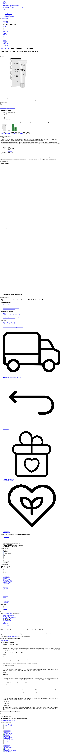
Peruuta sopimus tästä (4, 625)
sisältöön (4, 2)
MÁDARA (4, 48)
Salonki (4, 597)
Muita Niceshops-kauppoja (8, 623)
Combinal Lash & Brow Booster (9, 318)
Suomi (7, 748)
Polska (8, 742)
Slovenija (9, 734)
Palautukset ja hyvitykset (7, 580)
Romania (9, 751)
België (7, 746)
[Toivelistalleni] (0, 103)
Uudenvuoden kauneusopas (8, 304)
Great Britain (11, 739)
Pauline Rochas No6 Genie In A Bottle (10, 315)
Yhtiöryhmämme (6, 601)
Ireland (8, 749)
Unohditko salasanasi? (7, 589)
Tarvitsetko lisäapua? (7, 582)
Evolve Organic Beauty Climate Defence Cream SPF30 (13, 325)
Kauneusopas (5, 596)
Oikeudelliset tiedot (5, 161)
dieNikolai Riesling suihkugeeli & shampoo (11, 322)
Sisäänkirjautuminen (6, 587)
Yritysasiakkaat (6, 583)
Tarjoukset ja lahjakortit (7, 581)
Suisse (7, 732)
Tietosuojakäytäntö (4, 640)
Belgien (8, 745)
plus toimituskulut (15, 91)
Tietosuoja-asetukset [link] (6, 619)
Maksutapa (5, 578)
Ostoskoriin (5, 3)
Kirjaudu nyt (5, 22)
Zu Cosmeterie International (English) (7, 720)
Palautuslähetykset (8, 11)
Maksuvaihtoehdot (8, 14)
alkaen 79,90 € (12, 5)
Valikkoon (5, 1)
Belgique (9, 741)
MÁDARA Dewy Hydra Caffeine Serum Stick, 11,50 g (12, 133)
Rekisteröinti (5, 588)
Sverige (8, 738)
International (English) (16, 727)
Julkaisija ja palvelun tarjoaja (8, 615)
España (8, 735)
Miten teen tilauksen (6, 577)
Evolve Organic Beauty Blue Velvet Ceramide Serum (13, 323)
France (8, 728)
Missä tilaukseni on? (9, 10)
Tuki (4, 9)
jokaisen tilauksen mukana (13, 7)
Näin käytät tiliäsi (6, 576)
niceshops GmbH (9, 613)
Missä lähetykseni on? (7, 590)
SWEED (4, 313)
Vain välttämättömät (8, 638)
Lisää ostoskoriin (4, 102)
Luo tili (4, 26)
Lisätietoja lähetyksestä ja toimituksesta (7, 108)
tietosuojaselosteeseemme (13, 636)
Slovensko (10, 747)
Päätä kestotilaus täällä (7, 620)
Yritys (4, 622)
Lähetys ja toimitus (6, 579)
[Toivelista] (4, 28)
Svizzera (8, 731)
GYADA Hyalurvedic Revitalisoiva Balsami (11, 324)
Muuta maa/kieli (13, 611)
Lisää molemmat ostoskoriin (6, 136)
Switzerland (11, 733)
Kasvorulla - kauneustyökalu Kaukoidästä (11, 308)
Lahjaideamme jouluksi (7, 306)
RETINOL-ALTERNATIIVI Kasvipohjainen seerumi (13, 327)
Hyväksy (2, 638)
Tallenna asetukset (4, 711)
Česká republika (13, 750)
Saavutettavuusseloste (7, 618)
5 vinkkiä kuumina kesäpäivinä (9, 309)
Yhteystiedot (7, 15)
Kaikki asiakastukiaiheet (9, 16)
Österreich (10, 724)
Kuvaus (2, 137)
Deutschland (11, 725)
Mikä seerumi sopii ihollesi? (8, 305)
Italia (7, 726)
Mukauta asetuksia (16, 638)
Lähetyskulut (7, 13)
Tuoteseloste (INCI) (5, 154)
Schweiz (8, 730)
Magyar (8, 736)
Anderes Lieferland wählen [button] (5, 722)
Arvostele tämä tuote (4, 297)
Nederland (10, 737)
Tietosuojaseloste (6, 616)
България (10, 740)
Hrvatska (9, 743)
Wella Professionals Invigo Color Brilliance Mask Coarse (13, 314)
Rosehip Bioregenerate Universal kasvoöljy (11, 316)
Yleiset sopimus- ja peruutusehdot (9, 617)
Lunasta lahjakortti (6, 592)
